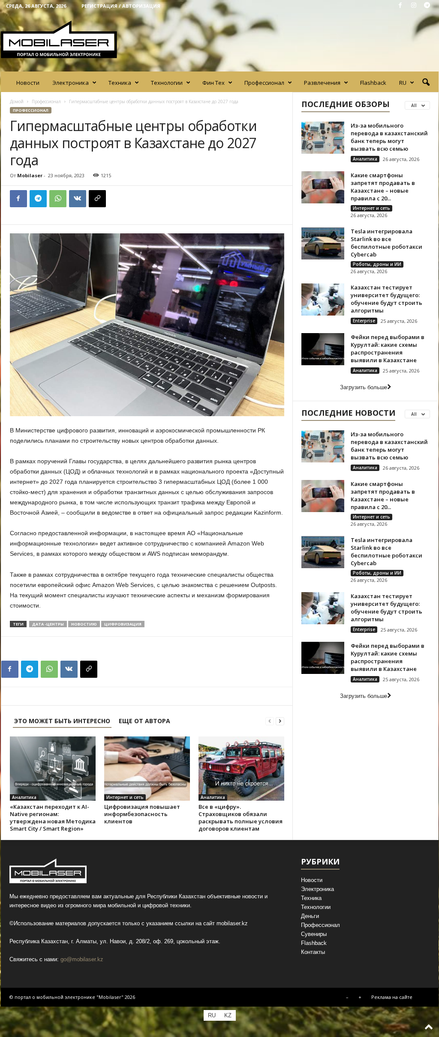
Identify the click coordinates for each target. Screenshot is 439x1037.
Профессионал (264, 82)
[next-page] (280, 720)
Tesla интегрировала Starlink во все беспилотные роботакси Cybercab (386, 242)
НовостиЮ (84, 624)
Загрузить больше (363, 387)
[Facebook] (400, 6)
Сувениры (314, 934)
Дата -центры (48, 624)
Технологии (167, 82)
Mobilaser (29, 175)
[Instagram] (414, 6)
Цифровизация (122, 624)
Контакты (313, 952)
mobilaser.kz (232, 923)
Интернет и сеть (125, 797)
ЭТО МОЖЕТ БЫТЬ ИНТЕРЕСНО (62, 721)
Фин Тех (213, 82)
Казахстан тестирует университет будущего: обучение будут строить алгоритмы (386, 298)
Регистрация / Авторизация (120, 6)
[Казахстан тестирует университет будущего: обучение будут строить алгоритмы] (322, 299)
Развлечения (322, 82)
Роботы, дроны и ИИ (377, 264)
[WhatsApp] (57, 198)
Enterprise (364, 321)
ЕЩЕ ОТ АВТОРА (144, 721)
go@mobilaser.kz (81, 959)
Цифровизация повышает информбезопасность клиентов (142, 814)
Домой (17, 101)
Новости (27, 82)
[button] (425, 82)
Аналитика (24, 797)
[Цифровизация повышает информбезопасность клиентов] (147, 768)
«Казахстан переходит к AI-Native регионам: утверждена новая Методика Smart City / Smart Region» (53, 817)
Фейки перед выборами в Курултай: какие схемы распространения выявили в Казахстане (387, 348)
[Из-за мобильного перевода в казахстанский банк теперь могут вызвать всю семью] (322, 138)
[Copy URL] (97, 198)
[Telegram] (427, 6)
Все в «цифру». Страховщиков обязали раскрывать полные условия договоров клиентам (240, 817)
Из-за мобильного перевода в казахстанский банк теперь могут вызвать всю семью (389, 137)
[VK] (77, 198)
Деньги (310, 916)
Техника (119, 82)
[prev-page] (269, 720)
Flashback (373, 82)
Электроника (70, 82)
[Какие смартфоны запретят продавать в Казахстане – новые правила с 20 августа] (322, 187)
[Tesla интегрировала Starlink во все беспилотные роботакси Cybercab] (322, 243)
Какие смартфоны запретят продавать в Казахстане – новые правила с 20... (383, 186)
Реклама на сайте (391, 997)
